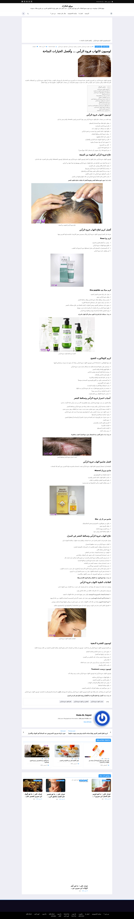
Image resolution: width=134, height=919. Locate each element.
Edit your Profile (83, 718)
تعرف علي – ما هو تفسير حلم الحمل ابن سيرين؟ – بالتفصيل (102, 795)
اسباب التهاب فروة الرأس (87, 46)
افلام (60, 916)
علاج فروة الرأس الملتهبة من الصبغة (101, 91)
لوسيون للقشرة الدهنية (103, 109)
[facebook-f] (31, 1)
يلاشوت (81, 914)
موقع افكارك (67, 6)
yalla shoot (51, 914)
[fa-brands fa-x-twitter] (29, 1)
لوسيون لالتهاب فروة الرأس (103, 89)
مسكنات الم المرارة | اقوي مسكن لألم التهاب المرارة (92, 314)
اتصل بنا (81, 13)
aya (34, 799)
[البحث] (28, 14)
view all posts (87, 722)
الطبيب (59, 692)
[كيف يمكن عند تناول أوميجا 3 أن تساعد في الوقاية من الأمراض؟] (97, 751)
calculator (53, 916)
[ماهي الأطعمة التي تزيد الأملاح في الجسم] (67, 751)
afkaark (106, 758)
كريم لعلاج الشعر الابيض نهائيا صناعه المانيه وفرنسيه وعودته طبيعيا (88, 733)
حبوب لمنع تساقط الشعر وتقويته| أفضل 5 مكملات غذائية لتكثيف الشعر (86, 180)
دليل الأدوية (98, 46)
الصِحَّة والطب (105, 46)
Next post (63, 731)
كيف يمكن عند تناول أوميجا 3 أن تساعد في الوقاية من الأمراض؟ (99, 761)
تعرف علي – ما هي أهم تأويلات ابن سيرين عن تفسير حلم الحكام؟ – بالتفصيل (79, 887)
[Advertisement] (67, 29)
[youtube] (22, 1)
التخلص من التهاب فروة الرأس (74, 46)
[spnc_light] (23, 13)
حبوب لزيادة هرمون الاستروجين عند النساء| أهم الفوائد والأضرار (47, 733)
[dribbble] (27, 1)
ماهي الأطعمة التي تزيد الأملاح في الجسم (69, 760)
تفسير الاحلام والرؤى (37, 780)
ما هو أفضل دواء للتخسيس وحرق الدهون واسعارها (39, 761)
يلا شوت (74, 914)
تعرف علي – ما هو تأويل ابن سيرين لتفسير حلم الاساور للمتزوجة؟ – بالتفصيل (33, 795)
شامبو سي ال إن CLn (103, 104)
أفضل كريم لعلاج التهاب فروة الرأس (101, 92)
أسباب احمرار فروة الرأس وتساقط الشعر (99, 99)
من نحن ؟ (53, 13)
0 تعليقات (34, 46)
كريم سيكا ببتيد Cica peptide (102, 95)
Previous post (71, 731)
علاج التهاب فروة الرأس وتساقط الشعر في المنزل (98, 105)
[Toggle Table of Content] (108, 87)
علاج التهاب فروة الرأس (63, 46)
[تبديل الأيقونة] (111, 14)
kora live (74, 916)
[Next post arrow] (23, 732)
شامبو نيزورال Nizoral (103, 102)
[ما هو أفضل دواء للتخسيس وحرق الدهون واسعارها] (36, 751)
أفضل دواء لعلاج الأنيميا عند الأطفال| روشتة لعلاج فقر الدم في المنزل (85, 696)
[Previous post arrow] (110, 732)
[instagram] (24, 1)
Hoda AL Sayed (52, 46)
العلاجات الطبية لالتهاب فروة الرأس (101, 107)
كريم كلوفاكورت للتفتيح (103, 97)
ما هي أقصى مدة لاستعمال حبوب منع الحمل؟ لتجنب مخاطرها (87, 434)
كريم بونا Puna (105, 94)
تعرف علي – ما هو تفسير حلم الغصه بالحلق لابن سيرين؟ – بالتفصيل (56, 795)
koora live (66, 914)
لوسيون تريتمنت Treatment (102, 110)
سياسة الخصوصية (72, 13)
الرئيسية (87, 13)
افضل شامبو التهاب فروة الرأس (101, 100)
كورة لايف (36, 914)
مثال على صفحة (61, 13)
